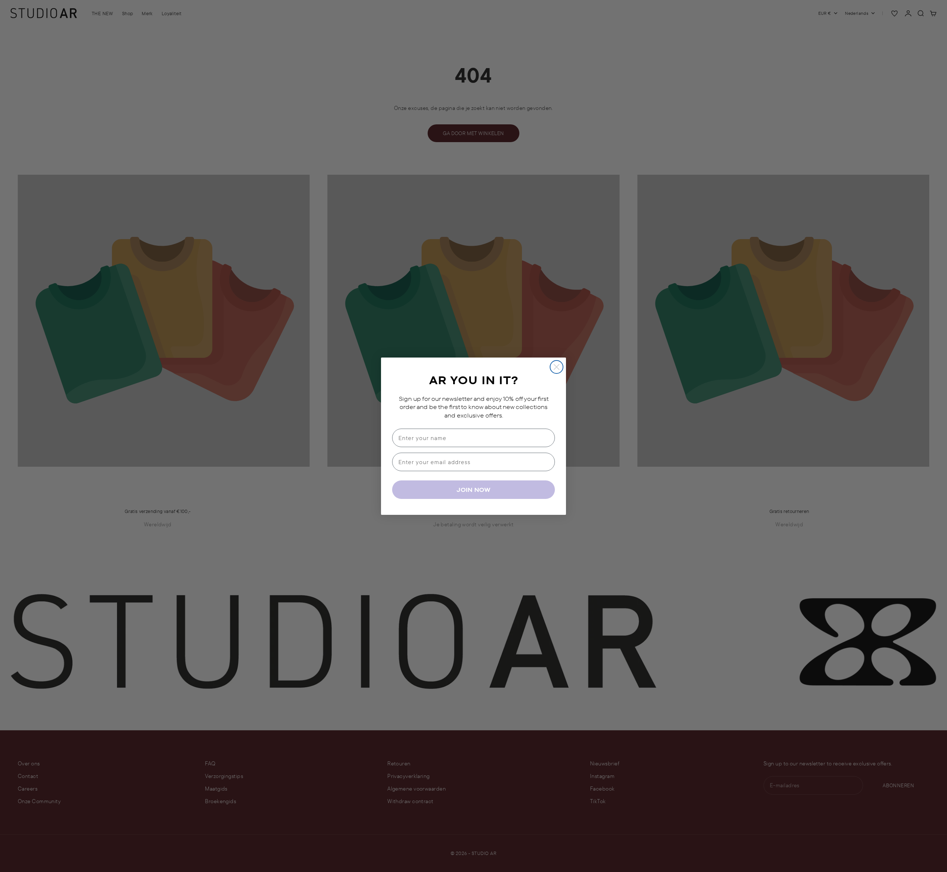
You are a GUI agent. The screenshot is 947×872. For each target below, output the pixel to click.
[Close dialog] (556, 366)
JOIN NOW (473, 489)
